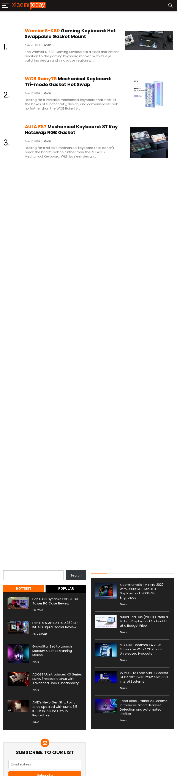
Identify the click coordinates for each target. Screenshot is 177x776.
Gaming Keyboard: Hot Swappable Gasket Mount (70, 33)
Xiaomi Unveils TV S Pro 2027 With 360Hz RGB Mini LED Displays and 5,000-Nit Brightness (142, 591)
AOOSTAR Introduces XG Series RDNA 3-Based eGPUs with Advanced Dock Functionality (57, 678)
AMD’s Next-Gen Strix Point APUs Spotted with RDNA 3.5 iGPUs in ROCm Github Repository (54, 708)
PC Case (37, 610)
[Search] (170, 5)
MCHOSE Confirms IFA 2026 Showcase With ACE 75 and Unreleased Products (141, 649)
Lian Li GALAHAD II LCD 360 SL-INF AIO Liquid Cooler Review (55, 624)
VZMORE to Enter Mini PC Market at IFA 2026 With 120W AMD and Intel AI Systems (144, 677)
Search (8, 568)
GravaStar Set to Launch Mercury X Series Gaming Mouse (52, 650)
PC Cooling (39, 633)
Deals (47, 45)
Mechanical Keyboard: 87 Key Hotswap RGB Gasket (71, 129)
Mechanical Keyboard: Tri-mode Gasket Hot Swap (68, 81)
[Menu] (5, 5)
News (35, 661)
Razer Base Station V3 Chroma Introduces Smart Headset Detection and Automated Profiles (144, 707)
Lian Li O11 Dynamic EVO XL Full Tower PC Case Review (55, 601)
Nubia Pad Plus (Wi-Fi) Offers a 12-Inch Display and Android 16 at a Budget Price (144, 621)
